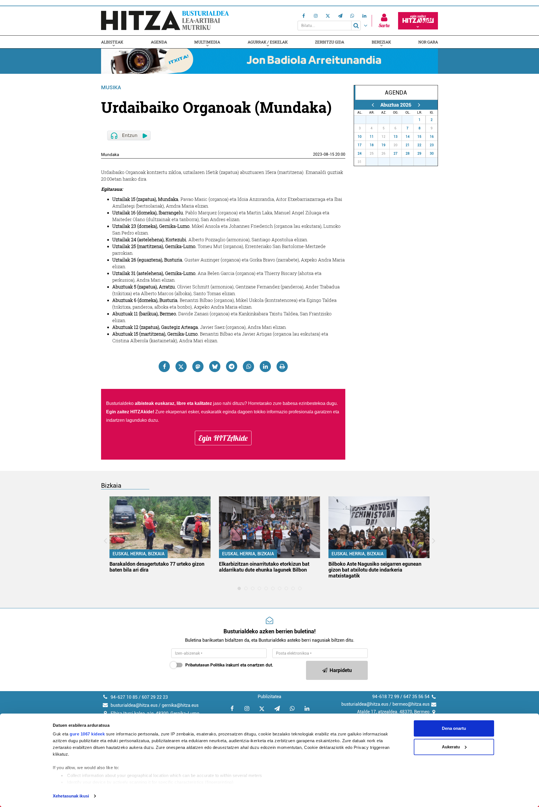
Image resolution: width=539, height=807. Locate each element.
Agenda (159, 42)
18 (372, 145)
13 (396, 137)
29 (387, 120)
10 (360, 137)
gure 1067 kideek (87, 734)
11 (372, 137)
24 (360, 153)
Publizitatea (269, 696)
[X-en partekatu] (181, 366)
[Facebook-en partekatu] (164, 366)
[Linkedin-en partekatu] (265, 366)
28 (375, 120)
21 (408, 145)
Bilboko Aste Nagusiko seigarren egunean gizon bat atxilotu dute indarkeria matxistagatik (374, 570)
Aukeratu (451, 746)
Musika (111, 87)
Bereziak (381, 42)
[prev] (372, 104)
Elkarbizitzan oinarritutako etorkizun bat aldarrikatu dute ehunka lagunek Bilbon (264, 567)
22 (419, 145)
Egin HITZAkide (223, 438)
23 (432, 145)
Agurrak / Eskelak (268, 42)
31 (411, 120)
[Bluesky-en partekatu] (214, 366)
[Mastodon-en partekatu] (198, 366)
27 (363, 120)
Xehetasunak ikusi (71, 796)
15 (419, 137)
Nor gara (428, 42)
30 (399, 120)
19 (383, 145)
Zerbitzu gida (329, 42)
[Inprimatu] (282, 366)
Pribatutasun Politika (205, 665)
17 (360, 145)
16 (432, 137)
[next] (418, 104)
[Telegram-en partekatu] (231, 366)
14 (408, 137)
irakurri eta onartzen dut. (229, 665)
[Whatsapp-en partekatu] (248, 366)
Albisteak (112, 42)
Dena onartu (454, 728)
